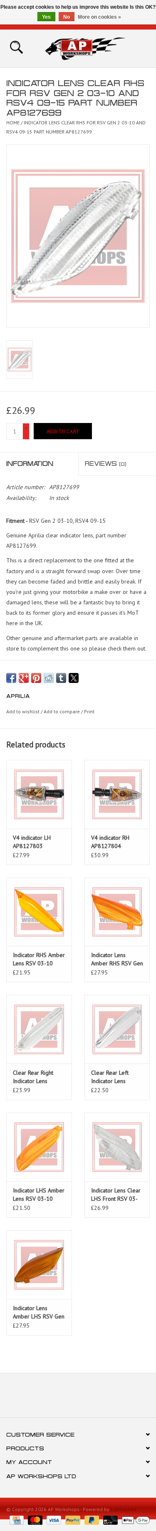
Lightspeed (123, 1509)
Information (29, 463)
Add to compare (62, 711)
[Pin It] (36, 678)
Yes (46, 17)
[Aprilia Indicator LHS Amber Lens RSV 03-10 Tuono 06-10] (39, 1147)
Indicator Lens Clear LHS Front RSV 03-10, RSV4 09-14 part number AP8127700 (116, 1195)
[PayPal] (71, 1519)
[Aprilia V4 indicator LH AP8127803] (39, 794)
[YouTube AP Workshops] (78, 1398)
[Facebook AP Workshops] (63, 1398)
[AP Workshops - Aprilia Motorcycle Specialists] (97, 48)
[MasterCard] (34, 1519)
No (66, 17)
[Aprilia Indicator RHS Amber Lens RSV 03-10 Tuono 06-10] (39, 912)
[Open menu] (16, 46)
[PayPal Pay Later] (91, 1519)
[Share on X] (74, 678)
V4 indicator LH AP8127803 (32, 842)
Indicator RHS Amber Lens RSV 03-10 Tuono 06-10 (39, 959)
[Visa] (53, 1519)
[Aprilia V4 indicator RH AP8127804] (117, 794)
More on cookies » (99, 17)
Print (89, 711)
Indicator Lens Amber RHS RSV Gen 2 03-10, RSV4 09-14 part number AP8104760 (117, 959)
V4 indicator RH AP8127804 (110, 842)
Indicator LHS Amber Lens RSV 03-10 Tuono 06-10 (38, 1195)
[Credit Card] (16, 1519)
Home (13, 122)
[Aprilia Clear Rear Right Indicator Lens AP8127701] (39, 1029)
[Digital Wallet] (134, 1519)
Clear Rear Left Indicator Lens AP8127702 (110, 1077)
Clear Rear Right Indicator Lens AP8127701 (33, 1077)
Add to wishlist (23, 711)
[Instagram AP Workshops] (93, 1398)
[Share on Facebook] (11, 678)
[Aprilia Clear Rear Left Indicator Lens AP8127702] (117, 1029)
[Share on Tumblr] (61, 678)
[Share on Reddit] (49, 678)
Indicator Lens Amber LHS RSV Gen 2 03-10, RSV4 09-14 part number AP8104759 (38, 1312)
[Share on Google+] (24, 678)
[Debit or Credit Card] (109, 1519)
